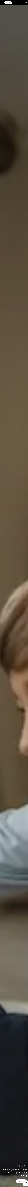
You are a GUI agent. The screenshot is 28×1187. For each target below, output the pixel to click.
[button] (8, 2)
